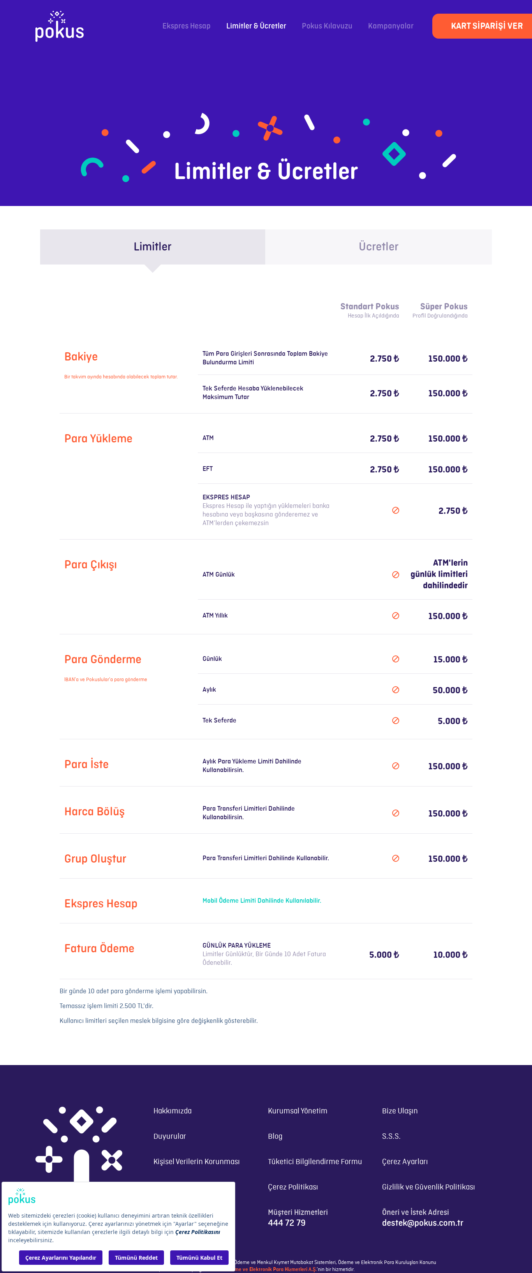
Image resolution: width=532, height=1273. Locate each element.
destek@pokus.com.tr (422, 1223)
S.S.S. (391, 1137)
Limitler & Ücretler (256, 26)
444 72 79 (287, 1223)
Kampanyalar (391, 26)
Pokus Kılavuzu (327, 26)
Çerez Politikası (293, 1187)
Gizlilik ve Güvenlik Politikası (428, 1187)
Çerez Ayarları (405, 1162)
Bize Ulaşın (400, 1111)
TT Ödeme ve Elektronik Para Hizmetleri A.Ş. (268, 1269)
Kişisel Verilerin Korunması (196, 1162)
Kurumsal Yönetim (298, 1111)
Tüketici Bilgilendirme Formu (315, 1162)
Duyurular (169, 1137)
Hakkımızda (172, 1111)
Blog (275, 1137)
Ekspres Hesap (186, 26)
